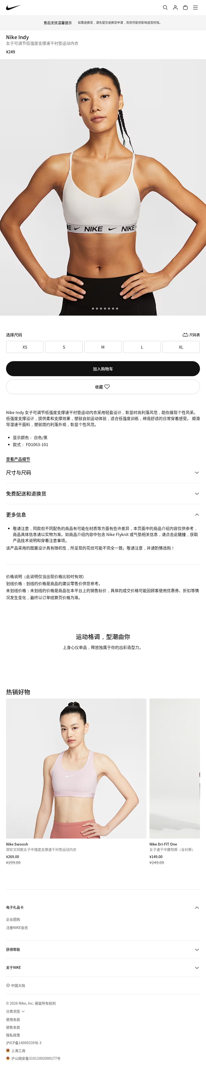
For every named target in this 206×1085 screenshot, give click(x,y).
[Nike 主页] (13, 7)
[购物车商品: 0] (185, 7)
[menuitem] (16, 1011)
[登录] (175, 7)
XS (25, 347)
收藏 (99, 387)
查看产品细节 (18, 459)
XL (181, 347)
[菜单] (195, 7)
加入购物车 (103, 369)
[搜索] (165, 7)
